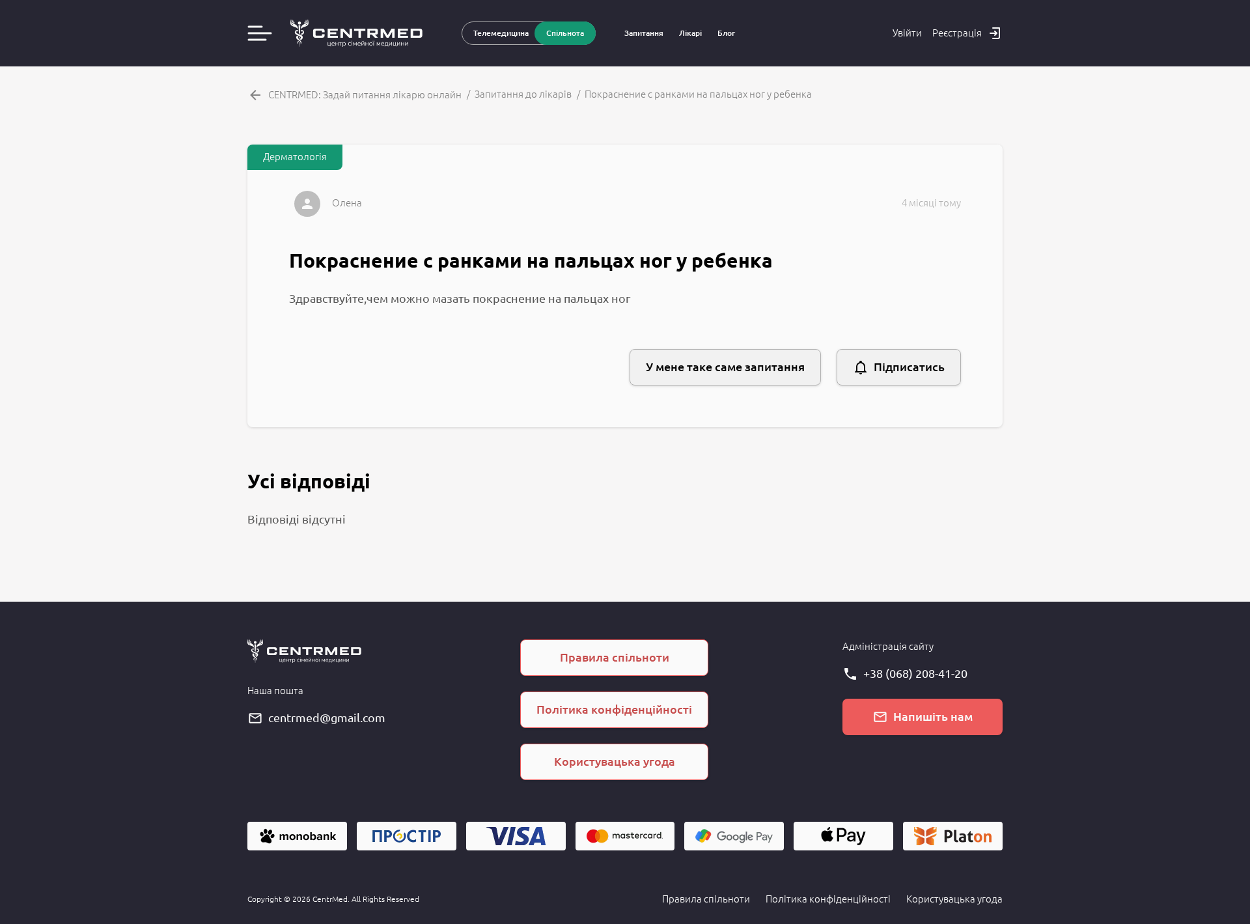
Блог (726, 33)
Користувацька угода (954, 898)
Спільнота (565, 33)
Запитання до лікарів (523, 94)
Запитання (643, 33)
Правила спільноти (706, 898)
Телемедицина (501, 33)
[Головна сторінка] (356, 33)
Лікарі (690, 33)
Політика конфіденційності (828, 898)
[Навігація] (259, 33)
